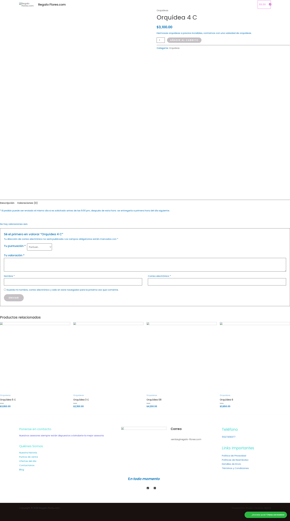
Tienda (219, 4)
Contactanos (235, 4)
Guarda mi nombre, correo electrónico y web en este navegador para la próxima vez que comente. (62, 289)
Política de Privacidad (234, 455)
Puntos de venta (28, 456)
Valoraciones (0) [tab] (27, 203)
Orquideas (162, 10)
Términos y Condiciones (235, 468)
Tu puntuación (15, 246)
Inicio (208, 4)
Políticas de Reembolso (235, 459)
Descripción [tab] (7, 203)
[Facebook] (147, 488)
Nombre (9, 276)
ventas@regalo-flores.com (186, 439)
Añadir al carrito (184, 40)
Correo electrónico (159, 276)
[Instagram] (154, 488)
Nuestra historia (28, 452)
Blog (249, 4)
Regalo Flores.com (52, 4)
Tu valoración (14, 255)
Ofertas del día (27, 461)
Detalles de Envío (231, 464)
